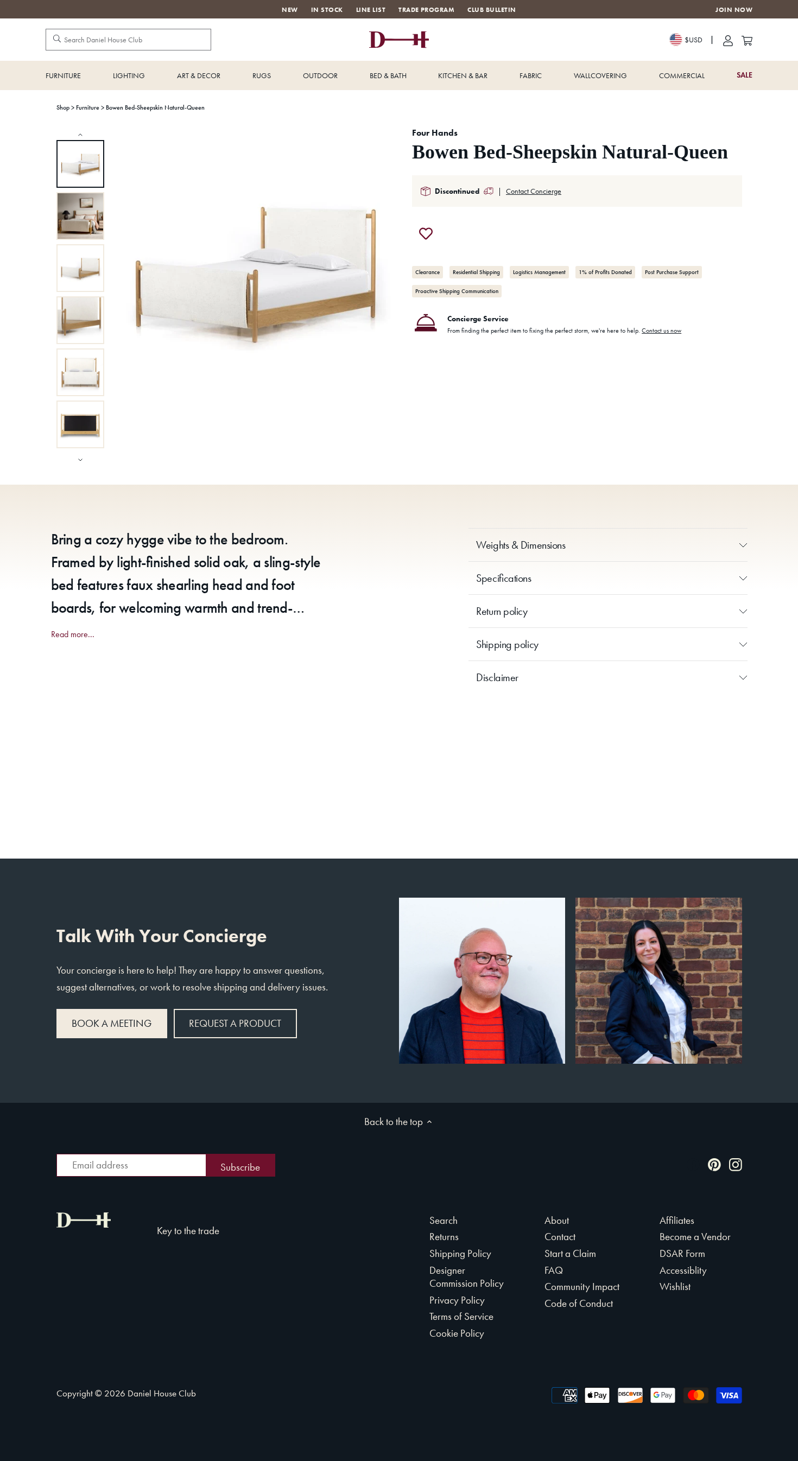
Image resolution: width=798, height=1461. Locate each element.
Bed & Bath (388, 75)
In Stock (327, 9)
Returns (444, 1236)
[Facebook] (693, 1164)
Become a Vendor (695, 1236)
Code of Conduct (578, 1303)
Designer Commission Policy (466, 1277)
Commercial (682, 75)
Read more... (72, 634)
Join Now (733, 10)
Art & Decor (198, 75)
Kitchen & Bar (462, 75)
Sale (744, 75)
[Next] (80, 459)
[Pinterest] (714, 1164)
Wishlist (675, 1286)
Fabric (531, 75)
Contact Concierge (533, 191)
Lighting (129, 75)
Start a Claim (570, 1253)
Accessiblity (683, 1270)
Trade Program (426, 9)
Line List (370, 9)
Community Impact (581, 1286)
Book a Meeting (111, 1023)
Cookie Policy (456, 1333)
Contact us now (661, 330)
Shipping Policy (460, 1253)
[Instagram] (735, 1164)
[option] (80, 164)
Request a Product (235, 1023)
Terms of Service (461, 1316)
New (289, 9)
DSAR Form (682, 1253)
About (556, 1220)
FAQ (553, 1270)
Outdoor (320, 75)
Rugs (261, 75)
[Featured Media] (256, 271)
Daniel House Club (162, 1393)
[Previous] (80, 134)
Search (443, 1220)
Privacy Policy (457, 1300)
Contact (559, 1236)
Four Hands (435, 132)
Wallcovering (600, 75)
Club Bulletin (491, 9)
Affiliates (677, 1220)
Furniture (63, 75)
